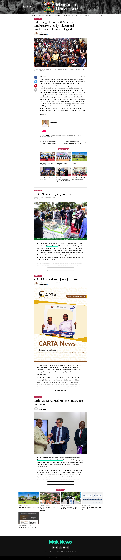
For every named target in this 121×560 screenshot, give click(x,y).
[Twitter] (45, 131)
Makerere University (52, 246)
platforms (43, 136)
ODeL (79, 135)
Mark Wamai (43, 34)
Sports (74, 15)
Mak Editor (43, 199)
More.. (87, 15)
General (41, 15)
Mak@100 (34, 15)
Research (58, 15)
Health (81, 15)
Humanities (49, 15)
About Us (51, 551)
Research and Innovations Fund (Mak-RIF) (50, 460)
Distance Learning (61, 135)
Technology (66, 15)
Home (45, 551)
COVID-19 (52, 135)
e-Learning (70, 135)
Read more (43, 114)
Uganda (50, 136)
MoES (75, 135)
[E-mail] (43, 131)
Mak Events (73, 551)
